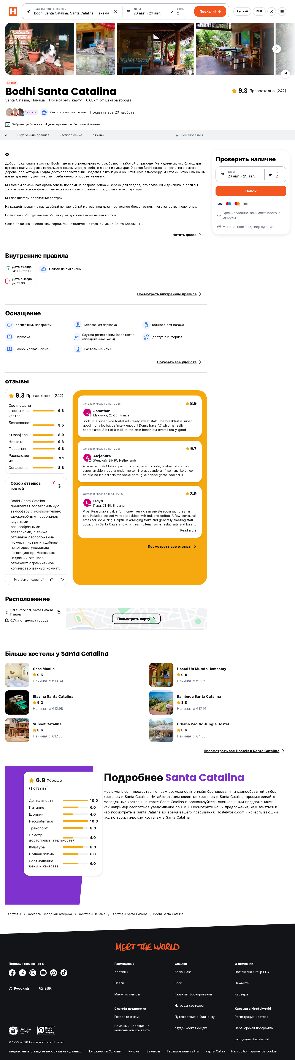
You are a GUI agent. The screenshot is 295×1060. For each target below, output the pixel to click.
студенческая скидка (191, 1028)
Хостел (11, 82)
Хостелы (121, 972)
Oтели (119, 983)
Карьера (241, 994)
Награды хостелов (189, 1005)
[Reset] (115, 11)
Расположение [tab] (71, 135)
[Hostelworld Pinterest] (53, 972)
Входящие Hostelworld (252, 1039)
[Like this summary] (51, 579)
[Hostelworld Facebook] (12, 972)
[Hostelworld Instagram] (32, 972)
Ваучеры (153, 1051)
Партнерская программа (254, 1028)
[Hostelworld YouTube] (43, 972)
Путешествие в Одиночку (195, 1017)
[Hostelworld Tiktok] (63, 972)
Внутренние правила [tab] (33, 135)
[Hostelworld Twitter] (22, 972)
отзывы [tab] (98, 135)
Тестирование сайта (183, 1051)
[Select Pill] (271, 11)
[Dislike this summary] (62, 579)
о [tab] (6, 135)
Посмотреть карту (65, 100)
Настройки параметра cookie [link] (254, 1051)
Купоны (134, 1051)
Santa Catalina (17, 100)
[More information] (59, 486)
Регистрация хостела (251, 1017)
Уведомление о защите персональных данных (45, 1051)
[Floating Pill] (276, 48)
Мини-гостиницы (127, 994)
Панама (38, 100)
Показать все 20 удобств (112, 112)
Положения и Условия (105, 1051)
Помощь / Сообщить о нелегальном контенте (132, 1028)
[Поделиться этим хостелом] (285, 74)
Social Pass (183, 972)
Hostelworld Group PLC (252, 972)
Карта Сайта (215, 1051)
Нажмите (242, 983)
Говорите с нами (127, 1017)
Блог (178, 983)
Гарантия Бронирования (193, 994)
